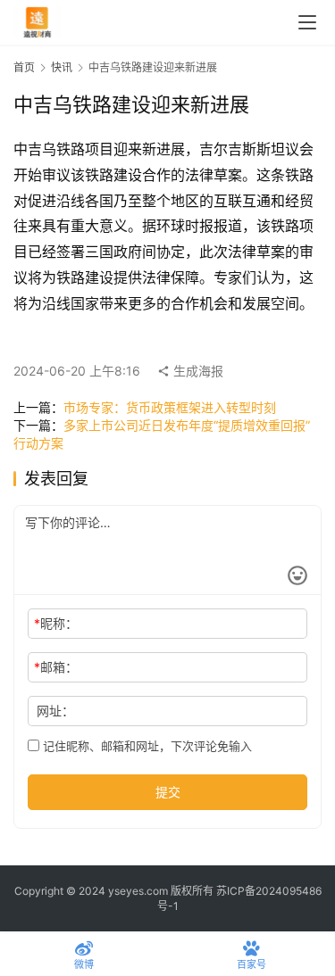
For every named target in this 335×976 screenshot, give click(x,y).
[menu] (307, 22)
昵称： (56, 623)
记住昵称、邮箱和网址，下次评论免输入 (145, 746)
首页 (24, 67)
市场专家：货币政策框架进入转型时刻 (169, 407)
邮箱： (56, 666)
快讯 (61, 67)
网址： (55, 710)
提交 (167, 791)
